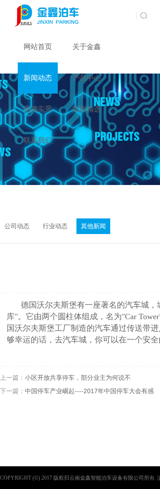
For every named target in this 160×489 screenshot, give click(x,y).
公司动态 (16, 226)
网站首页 (38, 46)
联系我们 (38, 140)
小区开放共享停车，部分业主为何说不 (78, 377)
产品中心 (86, 78)
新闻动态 (38, 78)
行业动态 (55, 226)
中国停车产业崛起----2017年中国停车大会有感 (89, 390)
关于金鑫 (86, 46)
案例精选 (86, 109)
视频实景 (38, 109)
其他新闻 (93, 226)
